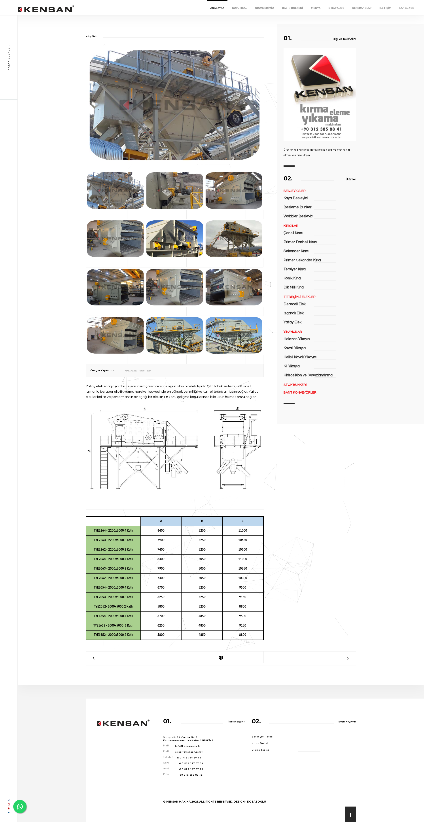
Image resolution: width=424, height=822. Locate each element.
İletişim (385, 7)
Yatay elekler (130, 371)
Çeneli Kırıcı (293, 233)
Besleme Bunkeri (298, 207)
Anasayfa (217, 7)
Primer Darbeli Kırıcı (300, 242)
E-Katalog (336, 7)
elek (149, 371)
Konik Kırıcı (292, 278)
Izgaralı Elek (294, 313)
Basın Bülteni (292, 7)
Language (406, 7)
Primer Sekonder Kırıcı (302, 260)
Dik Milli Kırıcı (294, 287)
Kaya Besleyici (296, 198)
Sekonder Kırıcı (296, 251)
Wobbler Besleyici (298, 216)
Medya (315, 7)
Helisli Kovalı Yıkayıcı (300, 357)
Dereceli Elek (295, 304)
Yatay (142, 371)
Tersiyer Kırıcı (295, 269)
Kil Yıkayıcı (292, 366)
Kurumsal (239, 7)
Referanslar (361, 7)
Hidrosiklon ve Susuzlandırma (308, 375)
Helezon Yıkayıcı (297, 339)
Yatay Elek (292, 322)
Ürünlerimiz (264, 7)
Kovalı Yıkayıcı (295, 348)
